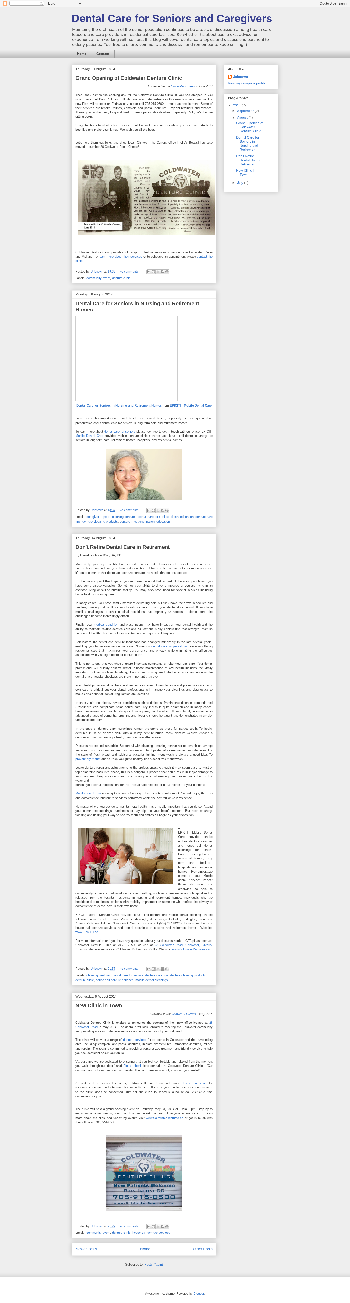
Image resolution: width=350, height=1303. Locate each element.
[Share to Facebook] (162, 271)
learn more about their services (120, 256)
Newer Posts (86, 1249)
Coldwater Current (183, 86)
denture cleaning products (100, 521)
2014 (237, 105)
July (240, 183)
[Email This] (148, 271)
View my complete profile (246, 83)
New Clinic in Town (98, 1005)
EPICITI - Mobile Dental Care (191, 405)
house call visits (195, 1083)
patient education (158, 521)
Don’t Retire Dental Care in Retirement (122, 547)
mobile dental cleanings (151, 980)
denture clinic (121, 278)
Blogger (199, 1293)
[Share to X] (157, 271)
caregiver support (98, 517)
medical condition (106, 624)
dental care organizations (169, 646)
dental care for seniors (119, 431)
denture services (134, 1040)
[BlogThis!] (153, 271)
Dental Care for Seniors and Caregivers (172, 18)
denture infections (132, 521)
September (246, 111)
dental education (182, 517)
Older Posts (203, 1249)
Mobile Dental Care (89, 436)
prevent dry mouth (87, 759)
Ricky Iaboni (132, 1066)
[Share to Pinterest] (167, 271)
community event (98, 278)
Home (81, 53)
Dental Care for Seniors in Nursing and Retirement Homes (119, 405)
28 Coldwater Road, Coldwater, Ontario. (184, 945)
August (243, 117)
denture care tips (156, 975)
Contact (102, 53)
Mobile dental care (88, 793)
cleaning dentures (124, 517)
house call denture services (115, 980)
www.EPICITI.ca (86, 932)
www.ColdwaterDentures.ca (191, 949)
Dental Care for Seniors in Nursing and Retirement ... (248, 143)
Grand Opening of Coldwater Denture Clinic (128, 78)
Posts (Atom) (154, 1264)
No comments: (129, 271)
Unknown (240, 77)
